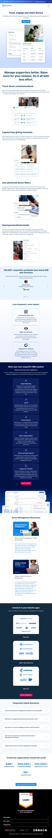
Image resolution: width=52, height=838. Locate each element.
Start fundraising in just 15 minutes (26, 784)
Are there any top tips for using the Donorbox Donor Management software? (20, 736)
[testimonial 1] (24, 296)
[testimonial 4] (27, 296)
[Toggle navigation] (48, 6)
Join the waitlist (26, 483)
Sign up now (26, 21)
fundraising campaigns (29, 351)
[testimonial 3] (26, 296)
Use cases (6, 821)
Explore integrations (26, 695)
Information (6, 817)
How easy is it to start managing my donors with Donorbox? (22, 727)
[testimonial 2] (25, 296)
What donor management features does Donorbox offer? (21, 719)
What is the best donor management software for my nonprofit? (23, 710)
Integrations (7, 824)
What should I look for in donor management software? (21, 746)
